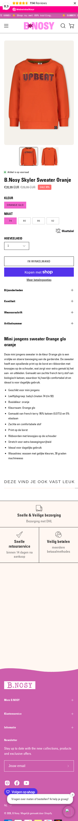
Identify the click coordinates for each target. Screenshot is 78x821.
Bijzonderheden (13, 290)
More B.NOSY (12, 700)
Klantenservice (13, 713)
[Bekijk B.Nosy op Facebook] (17, 783)
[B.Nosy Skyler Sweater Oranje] (28, 156)
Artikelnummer (13, 323)
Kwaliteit (9, 301)
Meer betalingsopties (39, 280)
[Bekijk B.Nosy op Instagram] (7, 783)
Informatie (10, 727)
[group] (39, 15)
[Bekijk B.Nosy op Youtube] (26, 783)
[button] (63, 26)
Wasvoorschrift (13, 312)
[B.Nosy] (39, 26)
